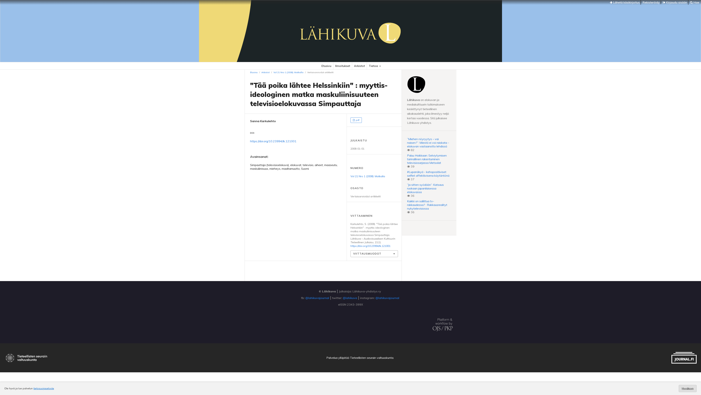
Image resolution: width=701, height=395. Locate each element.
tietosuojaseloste (43, 388)
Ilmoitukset (342, 66)
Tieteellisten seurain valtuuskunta (371, 358)
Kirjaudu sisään (676, 2)
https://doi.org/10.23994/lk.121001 (273, 141)
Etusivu (326, 66)
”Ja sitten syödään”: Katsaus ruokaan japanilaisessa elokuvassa (425, 188)
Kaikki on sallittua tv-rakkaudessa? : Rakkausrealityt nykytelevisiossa (427, 204)
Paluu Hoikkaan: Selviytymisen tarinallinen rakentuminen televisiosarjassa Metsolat (427, 159)
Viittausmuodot (367, 253)
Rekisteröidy (651, 2)
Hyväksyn (688, 388)
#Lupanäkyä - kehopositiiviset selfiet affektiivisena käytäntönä (428, 173)
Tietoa (374, 66)
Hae (696, 2)
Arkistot (359, 66)
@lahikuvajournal (317, 298)
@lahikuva (350, 298)
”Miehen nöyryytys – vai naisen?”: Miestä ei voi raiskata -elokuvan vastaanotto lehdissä (428, 142)
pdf (357, 120)
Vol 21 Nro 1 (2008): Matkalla (288, 72)
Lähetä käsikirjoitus (626, 2)
